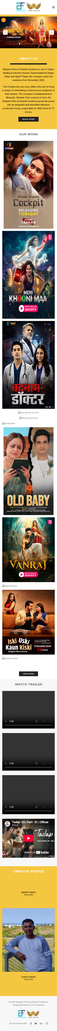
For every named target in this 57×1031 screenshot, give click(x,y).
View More (28, 674)
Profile (28, 890)
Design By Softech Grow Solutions (28, 1005)
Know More (28, 119)
